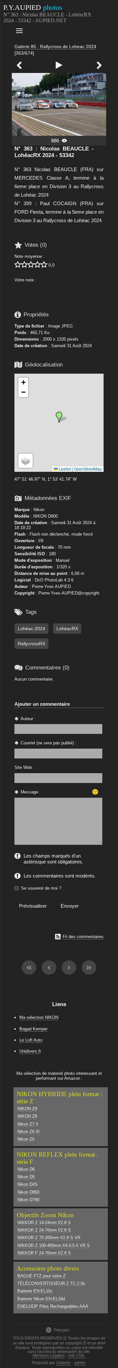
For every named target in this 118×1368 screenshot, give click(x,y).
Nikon (38, 509)
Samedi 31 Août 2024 (71, 345)
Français (57, 1330)
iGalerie (63, 1363)
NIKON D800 (45, 516)
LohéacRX (67, 628)
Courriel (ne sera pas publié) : (48, 742)
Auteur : (28, 718)
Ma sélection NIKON (38, 1017)
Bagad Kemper (33, 1028)
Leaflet (64, 468)
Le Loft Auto (30, 1040)
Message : (31, 792)
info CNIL (77, 1356)
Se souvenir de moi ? (41, 888)
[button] (59, 417)
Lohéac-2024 (31, 628)
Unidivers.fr (30, 1051)
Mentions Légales (49, 1356)
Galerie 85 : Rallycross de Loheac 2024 (55, 46)
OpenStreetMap (88, 468)
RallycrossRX (31, 643)
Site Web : (24, 767)
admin (80, 1363)
